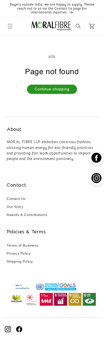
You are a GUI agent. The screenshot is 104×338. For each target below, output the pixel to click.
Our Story (15, 207)
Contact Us (16, 199)
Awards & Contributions (27, 215)
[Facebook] (19, 329)
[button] (10, 26)
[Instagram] (8, 329)
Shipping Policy (20, 261)
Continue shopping (52, 89)
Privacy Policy (19, 253)
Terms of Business (22, 245)
